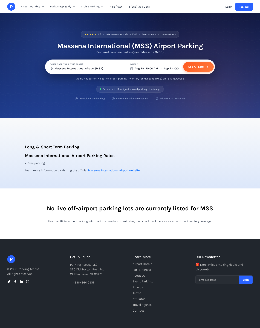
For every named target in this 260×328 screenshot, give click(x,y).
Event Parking (142, 281)
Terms (137, 293)
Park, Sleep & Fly (60, 6)
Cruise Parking (90, 6)
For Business (142, 270)
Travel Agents (142, 305)
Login (229, 6)
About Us (139, 275)
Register (244, 6)
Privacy (138, 287)
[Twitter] (9, 281)
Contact (138, 310)
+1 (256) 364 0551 (139, 6)
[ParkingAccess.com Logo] (11, 7)
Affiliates (139, 299)
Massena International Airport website (114, 170)
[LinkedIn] (21, 281)
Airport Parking (30, 6)
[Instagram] (27, 281)
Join (246, 279)
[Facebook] (15, 281)
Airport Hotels (142, 264)
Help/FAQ (115, 6)
